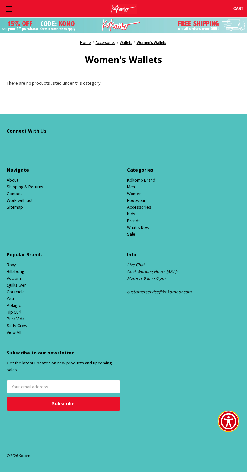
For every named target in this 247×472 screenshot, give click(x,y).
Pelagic (14, 305)
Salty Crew (17, 325)
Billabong (15, 271)
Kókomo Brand (141, 180)
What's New (138, 227)
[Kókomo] (123, 9)
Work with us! (19, 200)
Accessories (139, 207)
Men (131, 187)
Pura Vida (15, 319)
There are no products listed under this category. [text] (54, 83)
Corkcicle (16, 292)
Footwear (136, 200)
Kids (131, 214)
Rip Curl (14, 312)
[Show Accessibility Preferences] (228, 421)
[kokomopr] (10, 145)
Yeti (10, 298)
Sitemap (15, 207)
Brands (134, 220)
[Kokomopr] (21, 145)
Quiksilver (16, 285)
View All (14, 332)
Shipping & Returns (25, 187)
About (12, 180)
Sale (131, 234)
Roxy (11, 265)
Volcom (14, 278)
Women (134, 193)
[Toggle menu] (9, 9)
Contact (14, 193)
